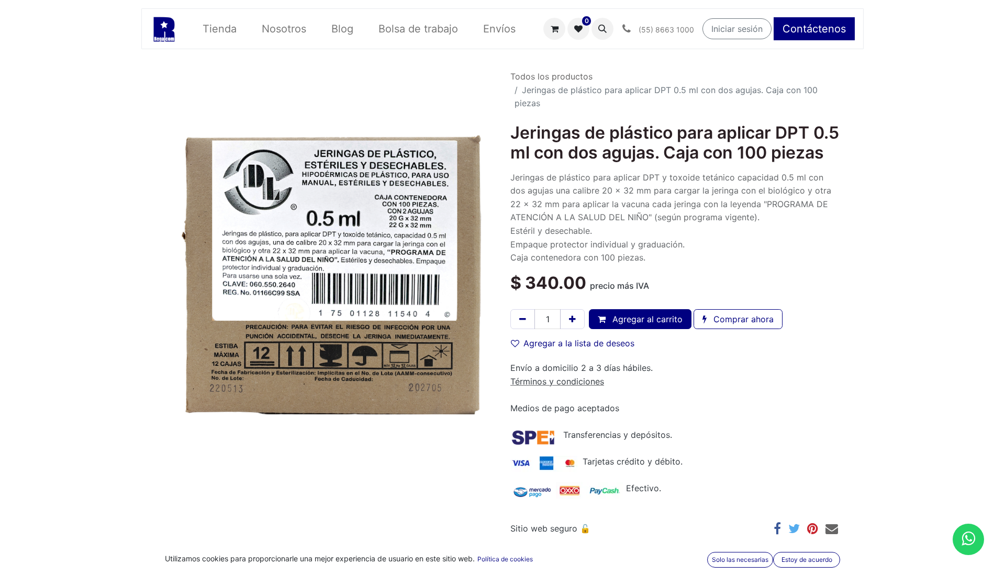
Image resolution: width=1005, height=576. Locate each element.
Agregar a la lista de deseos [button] (578, 343)
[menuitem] (219, 28)
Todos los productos (551, 76)
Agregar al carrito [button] (646, 319)
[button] (602, 29)
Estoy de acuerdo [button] (806, 559)
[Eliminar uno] (522, 319)
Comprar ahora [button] (742, 319)
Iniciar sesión (737, 29)
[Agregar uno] (572, 319)
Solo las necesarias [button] (740, 559)
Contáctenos (814, 28)
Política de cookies (505, 559)
